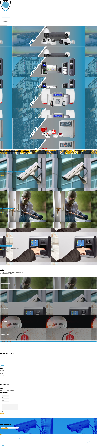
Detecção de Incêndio (5, 20)
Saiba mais (1, 175)
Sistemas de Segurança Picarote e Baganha (12, 172)
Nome (3, 394)
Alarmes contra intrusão (7, 209)
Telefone (3, 400)
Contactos (3, 22)
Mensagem (3, 403)
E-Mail (3, 397)
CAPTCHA (3, 411)
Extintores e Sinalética (5, 21)
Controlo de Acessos (5, 19)
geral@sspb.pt (2, 365)
